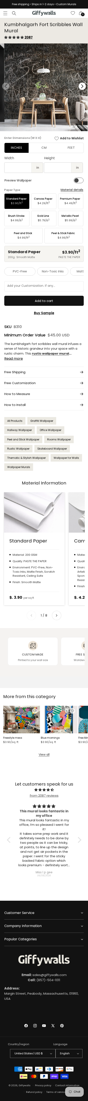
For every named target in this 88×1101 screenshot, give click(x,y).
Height (49, 158)
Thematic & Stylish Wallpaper (26, 458)
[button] (5, 13)
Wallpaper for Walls (66, 458)
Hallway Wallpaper (19, 430)
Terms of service (56, 1092)
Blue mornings (50, 738)
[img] (44, 790)
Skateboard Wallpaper (52, 448)
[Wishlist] (73, 13)
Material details (72, 190)
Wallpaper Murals (18, 467)
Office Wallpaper (50, 430)
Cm (44, 148)
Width (9, 158)
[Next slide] (56, 615)
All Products (14, 421)
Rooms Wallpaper (59, 439)
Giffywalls (25, 1085)
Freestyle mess (12, 738)
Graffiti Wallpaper (41, 421)
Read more (13, 358)
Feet (71, 148)
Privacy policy (43, 1085)
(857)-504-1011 (44, 980)
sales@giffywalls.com (44, 975)
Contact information (67, 1085)
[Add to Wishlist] (35, 711)
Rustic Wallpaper (18, 448)
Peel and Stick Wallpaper (23, 439)
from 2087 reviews (44, 795)
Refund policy (34, 1092)
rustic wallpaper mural (50, 353)
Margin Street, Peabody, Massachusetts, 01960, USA (41, 993)
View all (44, 754)
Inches (16, 148)
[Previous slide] (31, 615)
